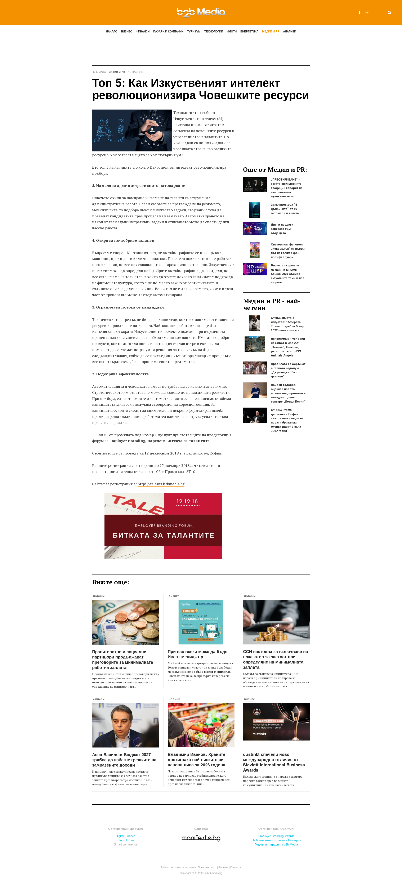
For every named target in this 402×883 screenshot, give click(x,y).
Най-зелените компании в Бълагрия (276, 840)
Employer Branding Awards (276, 836)
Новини (99, 596)
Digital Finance (125, 836)
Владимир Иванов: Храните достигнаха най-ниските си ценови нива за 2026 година (196, 759)
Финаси (99, 699)
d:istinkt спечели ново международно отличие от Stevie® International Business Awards (274, 762)
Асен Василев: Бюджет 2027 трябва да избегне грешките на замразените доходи (124, 759)
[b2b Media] (201, 12)
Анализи (289, 31)
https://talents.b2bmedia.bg (161, 483)
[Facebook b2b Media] (360, 12)
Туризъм (194, 31)
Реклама (223, 867)
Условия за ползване (183, 867)
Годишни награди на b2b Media (276, 844)
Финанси (142, 31)
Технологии (213, 31)
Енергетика (249, 31)
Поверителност (207, 867)
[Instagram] (367, 12)
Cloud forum (125, 840)
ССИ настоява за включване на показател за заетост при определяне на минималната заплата (275, 659)
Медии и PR (270, 31)
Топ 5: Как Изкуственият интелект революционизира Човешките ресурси (200, 88)
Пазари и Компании (168, 31)
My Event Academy (180, 663)
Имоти (232, 31)
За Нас (165, 867)
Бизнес (126, 31)
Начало (111, 31)
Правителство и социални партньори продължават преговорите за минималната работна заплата (122, 659)
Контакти (235, 867)
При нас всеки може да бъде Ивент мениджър (197, 654)
